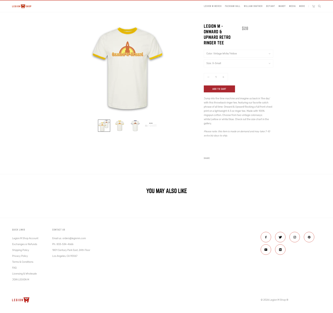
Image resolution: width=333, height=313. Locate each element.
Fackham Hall (232, 6)
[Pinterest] (222, 157)
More (302, 6)
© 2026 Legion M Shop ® (274, 299)
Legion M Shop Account (25, 238)
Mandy (282, 6)
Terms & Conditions (22, 261)
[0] (313, 6)
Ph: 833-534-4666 (62, 244)
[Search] (319, 6)
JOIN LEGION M (20, 279)
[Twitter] (218, 157)
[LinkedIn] (280, 249)
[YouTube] (266, 249)
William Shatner (253, 6)
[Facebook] (213, 157)
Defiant (270, 6)
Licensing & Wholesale (24, 273)
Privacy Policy (20, 256)
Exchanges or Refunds (24, 244)
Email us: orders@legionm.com (69, 238)
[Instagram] (294, 237)
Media (292, 6)
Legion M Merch (212, 6)
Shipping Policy (20, 250)
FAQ (14, 267)
